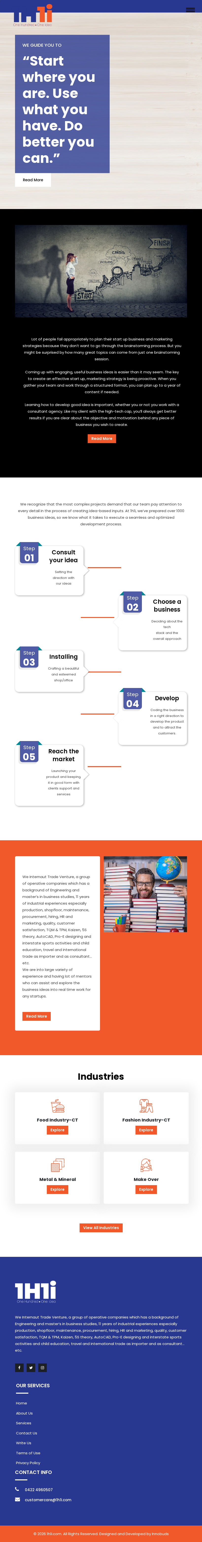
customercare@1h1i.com (48, 1499)
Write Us (23, 1442)
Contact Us (26, 1433)
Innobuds (160, 1533)
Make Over (146, 1179)
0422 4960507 (39, 1489)
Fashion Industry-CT (146, 1120)
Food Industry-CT (57, 1120)
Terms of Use (28, 1453)
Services (23, 1423)
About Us (24, 1413)
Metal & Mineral (57, 1179)
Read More (33, 179)
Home (21, 1403)
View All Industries (101, 1227)
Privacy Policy (28, 1462)
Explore (57, 1130)
